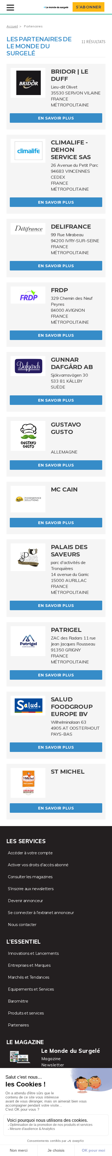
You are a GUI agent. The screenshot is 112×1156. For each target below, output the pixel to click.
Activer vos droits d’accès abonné (38, 864)
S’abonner (88, 7)
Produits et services (26, 1013)
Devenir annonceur (25, 900)
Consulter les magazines (30, 876)
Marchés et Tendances (28, 977)
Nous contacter (22, 924)
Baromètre (18, 1001)
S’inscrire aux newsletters (30, 888)
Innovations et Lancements (33, 953)
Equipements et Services (31, 989)
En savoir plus (56, 118)
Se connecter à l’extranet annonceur (41, 912)
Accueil (12, 26)
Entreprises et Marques (29, 965)
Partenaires (18, 1025)
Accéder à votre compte (30, 853)
